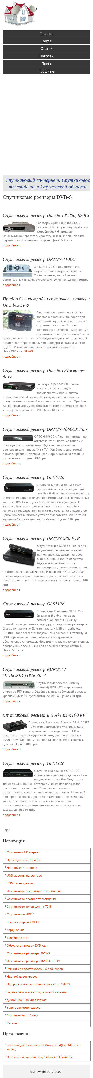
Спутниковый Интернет (23, 852)
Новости (46, 56)
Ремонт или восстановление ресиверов (35, 968)
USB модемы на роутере (24, 875)
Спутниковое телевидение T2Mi (29, 906)
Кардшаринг (15, 930)
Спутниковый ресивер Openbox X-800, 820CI (46, 215)
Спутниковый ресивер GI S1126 (33, 763)
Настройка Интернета (22, 867)
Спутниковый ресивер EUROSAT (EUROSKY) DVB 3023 (34, 672)
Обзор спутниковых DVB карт (27, 945)
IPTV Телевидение (20, 883)
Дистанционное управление (26, 999)
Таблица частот (18, 937)
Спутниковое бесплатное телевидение (34, 891)
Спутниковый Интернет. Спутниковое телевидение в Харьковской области (47, 183)
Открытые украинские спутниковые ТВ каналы (39, 1057)
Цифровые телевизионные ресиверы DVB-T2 (39, 984)
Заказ (46, 40)
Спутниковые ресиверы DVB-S (28, 953)
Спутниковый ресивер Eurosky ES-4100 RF (44, 715)
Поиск (47, 63)
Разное (12, 1023)
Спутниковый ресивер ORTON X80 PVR (41, 538)
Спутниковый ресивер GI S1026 (33, 477)
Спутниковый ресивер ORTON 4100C (39, 259)
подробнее (11, 245)
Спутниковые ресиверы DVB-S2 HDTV (33, 961)
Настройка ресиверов (22, 976)
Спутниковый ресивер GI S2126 (33, 603)
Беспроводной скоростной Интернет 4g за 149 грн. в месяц (44, 1047)
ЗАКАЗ (28, 351)
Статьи (46, 48)
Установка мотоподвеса (23, 1007)
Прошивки (46, 71)
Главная (46, 33)
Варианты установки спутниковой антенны (37, 992)
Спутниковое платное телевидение (32, 898)
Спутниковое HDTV (20, 914)
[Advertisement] (46, 125)
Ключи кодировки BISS (23, 922)
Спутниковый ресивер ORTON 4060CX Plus (45, 429)
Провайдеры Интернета (24, 860)
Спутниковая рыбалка (22, 1015)
